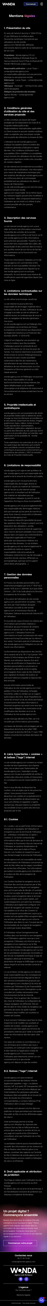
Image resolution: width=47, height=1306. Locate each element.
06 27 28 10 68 (23, 1258)
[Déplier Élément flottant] (41, 1300)
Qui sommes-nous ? (23, 1290)
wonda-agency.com (28, 142)
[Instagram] (26, 1279)
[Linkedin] (20, 1279)
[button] (41, 4)
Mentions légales (23, 1295)
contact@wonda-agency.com (23, 1262)
